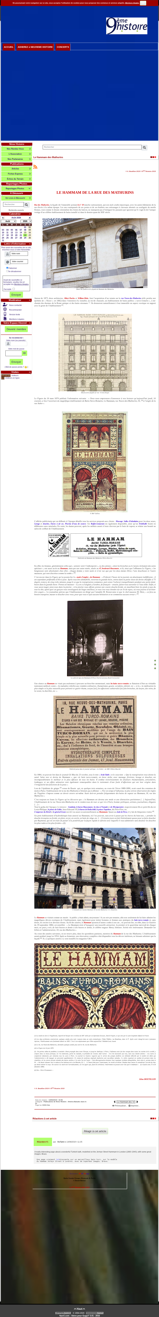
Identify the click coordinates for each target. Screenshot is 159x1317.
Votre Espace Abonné (17, 323)
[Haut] (155, 660)
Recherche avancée (16, 210)
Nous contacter (15, 305)
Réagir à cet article (95, 1131)
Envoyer (16, 294)
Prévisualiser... (121, 1106)
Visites (21, 372)
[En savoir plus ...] (95, 1313)
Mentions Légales (16, 319)
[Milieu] (155, 664)
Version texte (14, 314)
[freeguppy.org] (63, 1313)
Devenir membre (16, 329)
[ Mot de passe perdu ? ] (16, 367)
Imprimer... (135, 1106)
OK (143, 3)
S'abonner (12, 268)
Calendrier (20, 213)
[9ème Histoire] (126, 26)
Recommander (15, 310)
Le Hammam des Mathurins (48, 157)
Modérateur (20, 300)
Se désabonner (14, 271)
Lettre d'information (17, 243)
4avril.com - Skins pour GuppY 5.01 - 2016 (79, 1316)
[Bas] (155, 668)
